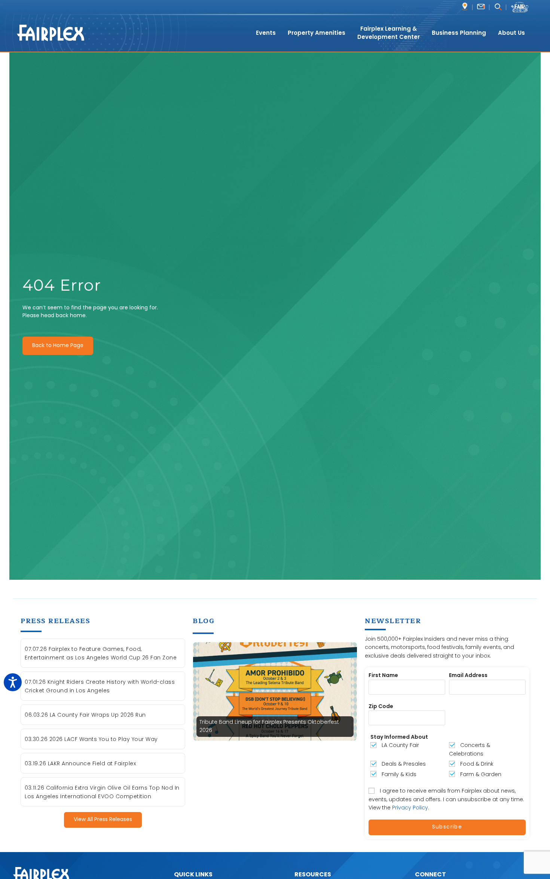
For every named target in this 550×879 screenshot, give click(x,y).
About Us (511, 33)
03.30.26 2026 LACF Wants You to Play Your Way (91, 739)
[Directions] (465, 6)
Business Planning (459, 33)
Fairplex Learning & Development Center (388, 33)
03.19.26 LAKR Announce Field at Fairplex (80, 763)
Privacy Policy (410, 807)
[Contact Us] (481, 6)
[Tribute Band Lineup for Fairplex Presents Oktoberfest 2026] (275, 691)
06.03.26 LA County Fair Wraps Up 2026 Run (85, 715)
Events (266, 33)
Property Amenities (316, 33)
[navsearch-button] (497, 7)
